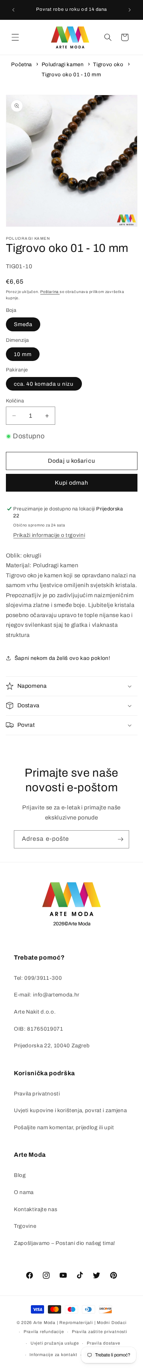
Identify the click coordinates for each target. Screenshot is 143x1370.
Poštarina (50, 292)
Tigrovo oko (108, 64)
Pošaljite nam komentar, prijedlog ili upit (64, 1127)
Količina (15, 400)
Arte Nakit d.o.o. (35, 1012)
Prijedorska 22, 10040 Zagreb (52, 1045)
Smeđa (23, 324)
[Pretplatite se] (120, 839)
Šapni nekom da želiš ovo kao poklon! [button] (62, 658)
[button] (15, 37)
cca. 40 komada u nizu (44, 384)
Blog (20, 1175)
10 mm (23, 354)
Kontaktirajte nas (35, 1209)
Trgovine (25, 1226)
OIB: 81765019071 (38, 1029)
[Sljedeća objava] (129, 9)
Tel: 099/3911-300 (38, 978)
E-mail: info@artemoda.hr (46, 995)
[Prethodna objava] (13, 9)
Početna (21, 64)
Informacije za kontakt (53, 1354)
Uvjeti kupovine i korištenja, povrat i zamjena (70, 1110)
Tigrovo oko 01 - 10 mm (71, 74)
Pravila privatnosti (37, 1093)
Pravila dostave (103, 1343)
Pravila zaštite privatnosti (99, 1331)
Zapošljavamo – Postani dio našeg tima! (64, 1243)
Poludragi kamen (63, 64)
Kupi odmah (72, 483)
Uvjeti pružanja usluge (55, 1343)
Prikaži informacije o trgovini (49, 535)
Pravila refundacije (44, 1331)
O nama (24, 1192)
